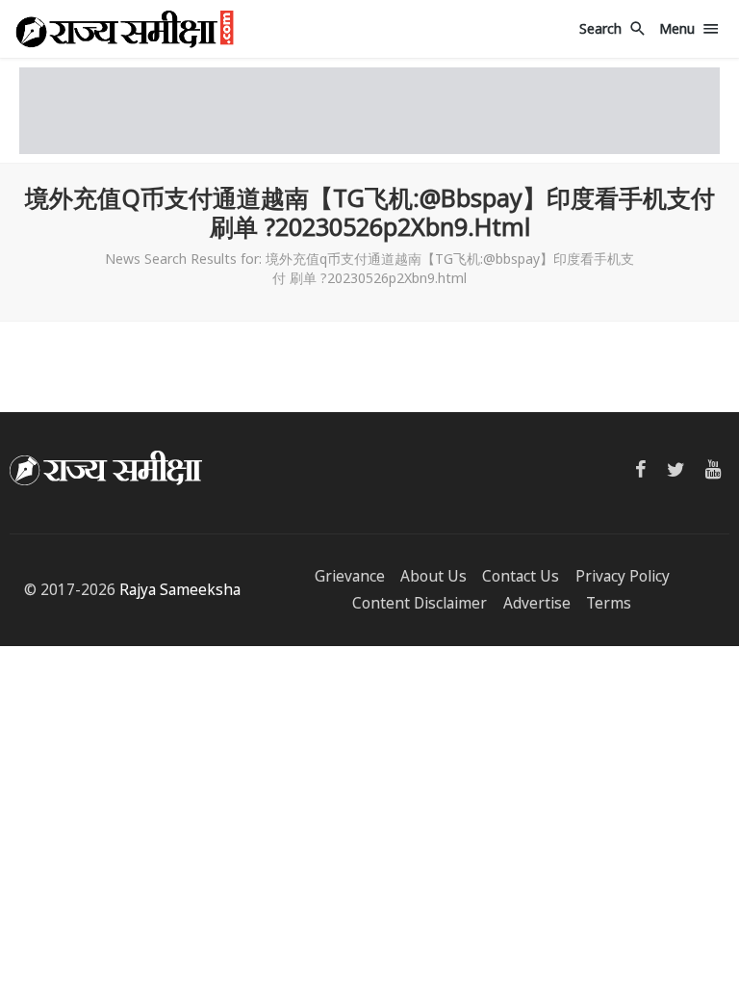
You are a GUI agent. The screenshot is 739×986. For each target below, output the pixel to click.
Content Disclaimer (419, 603)
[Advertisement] (369, 110)
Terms (608, 603)
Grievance (350, 576)
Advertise (537, 603)
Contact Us (520, 576)
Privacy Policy (622, 576)
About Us (433, 576)
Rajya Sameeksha (180, 590)
